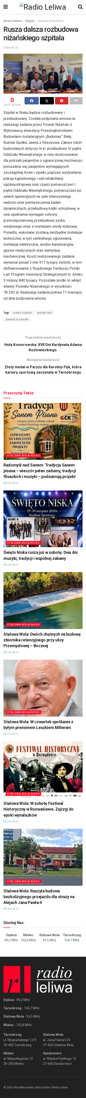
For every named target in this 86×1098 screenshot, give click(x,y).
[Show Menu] (5, 7)
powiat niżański (17, 319)
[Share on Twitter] (47, 100)
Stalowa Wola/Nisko (51, 21)
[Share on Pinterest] (61, 100)
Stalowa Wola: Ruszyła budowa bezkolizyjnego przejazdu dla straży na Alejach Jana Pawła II (38, 896)
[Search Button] (80, 7)
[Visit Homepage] (43, 7)
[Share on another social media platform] (76, 100)
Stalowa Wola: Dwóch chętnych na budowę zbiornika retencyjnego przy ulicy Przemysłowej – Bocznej (41, 640)
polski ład (44, 312)
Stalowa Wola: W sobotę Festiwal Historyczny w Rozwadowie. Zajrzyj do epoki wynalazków (38, 809)
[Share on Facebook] (32, 100)
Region (29, 21)
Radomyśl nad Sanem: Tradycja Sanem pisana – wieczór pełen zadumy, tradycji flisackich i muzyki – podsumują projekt (39, 471)
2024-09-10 (10, 47)
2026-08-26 (12, 483)
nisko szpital (22, 312)
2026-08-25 (12, 821)
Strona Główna (12, 21)
